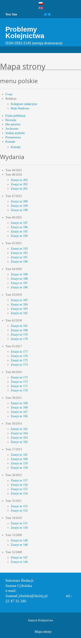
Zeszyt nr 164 (19, 433)
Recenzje (10, 120)
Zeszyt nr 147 (19, 557)
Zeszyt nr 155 (19, 489)
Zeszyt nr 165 (19, 429)
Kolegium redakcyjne (24, 104)
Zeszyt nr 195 (19, 231)
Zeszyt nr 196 (19, 227)
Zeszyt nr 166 (19, 416)
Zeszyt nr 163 (19, 437)
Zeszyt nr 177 (19, 351)
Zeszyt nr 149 (19, 540)
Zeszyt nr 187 (19, 283)
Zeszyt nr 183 (19, 308)
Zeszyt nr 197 (19, 223)
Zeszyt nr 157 (19, 480)
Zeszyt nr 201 (19, 188)
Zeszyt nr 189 (19, 274)
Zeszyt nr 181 (19, 326)
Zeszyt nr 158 (19, 467)
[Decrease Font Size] (45, 14)
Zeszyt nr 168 (19, 407)
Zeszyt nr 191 (19, 257)
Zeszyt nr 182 (19, 313)
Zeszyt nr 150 (19, 527)
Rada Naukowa (20, 108)
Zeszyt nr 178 (19, 339)
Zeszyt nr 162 (19, 442)
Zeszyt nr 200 (19, 201)
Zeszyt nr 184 (19, 304)
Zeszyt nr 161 (19, 454)
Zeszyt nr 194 (19, 235)
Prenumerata (13, 137)
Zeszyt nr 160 (19, 459)
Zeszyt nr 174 (19, 364)
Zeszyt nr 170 (19, 390)
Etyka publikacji (15, 115)
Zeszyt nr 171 (19, 386)
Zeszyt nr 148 (19, 544)
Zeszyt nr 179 (19, 334)
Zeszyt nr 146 (19, 562)
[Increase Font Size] (49, 14)
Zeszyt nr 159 (19, 463)
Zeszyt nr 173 (19, 377)
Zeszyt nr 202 (19, 184)
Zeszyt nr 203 (19, 180)
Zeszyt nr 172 (19, 381)
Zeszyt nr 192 (19, 253)
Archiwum (11, 128)
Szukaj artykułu (15, 133)
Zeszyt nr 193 (19, 248)
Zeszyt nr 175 (19, 360)
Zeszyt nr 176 (19, 356)
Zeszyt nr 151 (19, 523)
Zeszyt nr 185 (19, 300)
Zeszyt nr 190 (19, 261)
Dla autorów (13, 124)
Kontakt (10, 141)
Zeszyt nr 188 (19, 278)
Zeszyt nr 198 (19, 210)
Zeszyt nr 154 (19, 493)
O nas (8, 94)
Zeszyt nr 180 (19, 330)
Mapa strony (43, 631)
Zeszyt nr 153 (19, 506)
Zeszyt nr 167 (19, 411)
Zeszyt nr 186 (19, 287)
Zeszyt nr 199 (19, 205)
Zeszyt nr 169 (19, 403)
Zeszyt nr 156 (19, 484)
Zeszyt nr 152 (19, 510)
